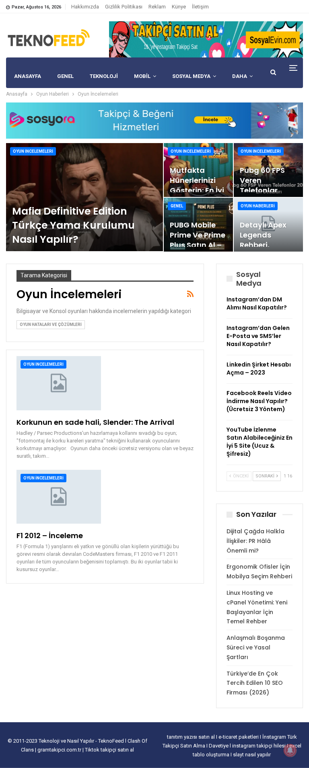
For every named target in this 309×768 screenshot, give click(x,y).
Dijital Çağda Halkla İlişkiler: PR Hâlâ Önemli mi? (255, 541)
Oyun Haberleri (258, 206)
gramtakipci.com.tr (59, 750)
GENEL (65, 76)
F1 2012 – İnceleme (49, 535)
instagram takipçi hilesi (259, 746)
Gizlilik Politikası (123, 7)
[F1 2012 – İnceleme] (58, 497)
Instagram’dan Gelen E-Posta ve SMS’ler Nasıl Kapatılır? (258, 336)
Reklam (157, 7)
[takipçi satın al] (206, 39)
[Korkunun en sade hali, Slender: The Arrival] (58, 383)
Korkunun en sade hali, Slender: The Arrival (95, 422)
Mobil (142, 76)
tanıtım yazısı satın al (191, 737)
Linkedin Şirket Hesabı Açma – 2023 (259, 368)
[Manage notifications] (290, 750)
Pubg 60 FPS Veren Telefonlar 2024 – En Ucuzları (262, 190)
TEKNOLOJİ (104, 76)
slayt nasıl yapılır (252, 755)
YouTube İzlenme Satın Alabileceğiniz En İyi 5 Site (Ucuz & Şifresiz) (260, 442)
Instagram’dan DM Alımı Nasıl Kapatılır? (257, 303)
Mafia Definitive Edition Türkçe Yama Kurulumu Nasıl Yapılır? (73, 225)
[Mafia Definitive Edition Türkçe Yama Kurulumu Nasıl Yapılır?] (84, 197)
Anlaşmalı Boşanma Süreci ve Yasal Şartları (256, 647)
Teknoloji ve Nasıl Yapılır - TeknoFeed (82, 741)
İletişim (200, 7)
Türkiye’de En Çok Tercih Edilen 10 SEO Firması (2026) (255, 683)
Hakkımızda (85, 7)
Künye (179, 7)
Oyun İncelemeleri (33, 151)
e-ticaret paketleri (239, 737)
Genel (177, 206)
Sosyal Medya (191, 76)
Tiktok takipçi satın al (109, 750)
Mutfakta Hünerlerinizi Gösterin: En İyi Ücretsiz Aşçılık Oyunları (197, 190)
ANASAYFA (27, 76)
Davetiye (219, 746)
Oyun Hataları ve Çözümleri (51, 324)
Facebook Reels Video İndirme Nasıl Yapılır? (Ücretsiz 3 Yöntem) (259, 401)
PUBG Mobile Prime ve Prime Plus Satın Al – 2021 (197, 240)
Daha (239, 76)
